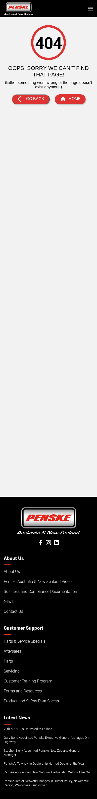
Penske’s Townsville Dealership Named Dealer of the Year (44, 763)
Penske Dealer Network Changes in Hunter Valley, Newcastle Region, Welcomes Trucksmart (46, 783)
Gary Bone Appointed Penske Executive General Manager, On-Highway (47, 740)
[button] (90, 8)
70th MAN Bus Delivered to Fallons (28, 729)
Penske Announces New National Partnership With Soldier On (47, 772)
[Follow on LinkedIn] (56, 543)
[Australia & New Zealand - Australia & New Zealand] (19, 8)
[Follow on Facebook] (40, 543)
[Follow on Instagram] (48, 543)
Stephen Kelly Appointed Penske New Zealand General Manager (42, 753)
